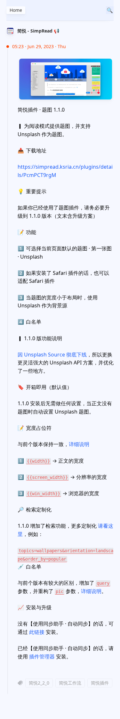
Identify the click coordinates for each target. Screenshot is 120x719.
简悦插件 (100, 683)
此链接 (36, 631)
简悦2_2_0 (39, 683)
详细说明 (79, 444)
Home (16, 10)
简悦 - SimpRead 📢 (38, 31)
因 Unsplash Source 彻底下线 (52, 354)
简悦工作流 (70, 683)
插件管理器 (42, 656)
